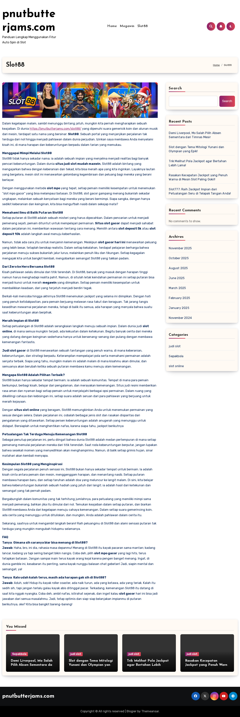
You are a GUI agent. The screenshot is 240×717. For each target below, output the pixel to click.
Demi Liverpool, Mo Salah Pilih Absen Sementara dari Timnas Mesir (195, 135)
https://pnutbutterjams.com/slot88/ (55, 128)
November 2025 (180, 248)
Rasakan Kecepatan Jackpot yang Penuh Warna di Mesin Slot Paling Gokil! (198, 177)
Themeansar (150, 711)
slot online (176, 366)
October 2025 (178, 258)
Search (175, 88)
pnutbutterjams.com (28, 696)
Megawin (127, 26)
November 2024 (180, 318)
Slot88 (142, 26)
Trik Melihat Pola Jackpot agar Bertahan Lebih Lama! (197, 163)
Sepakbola (176, 356)
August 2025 (178, 268)
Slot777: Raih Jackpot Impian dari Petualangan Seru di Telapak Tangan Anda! (200, 191)
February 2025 (179, 298)
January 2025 (179, 308)
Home (112, 26)
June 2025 (176, 278)
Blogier (131, 711)
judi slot (175, 346)
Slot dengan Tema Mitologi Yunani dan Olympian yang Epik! (196, 149)
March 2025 (177, 288)
